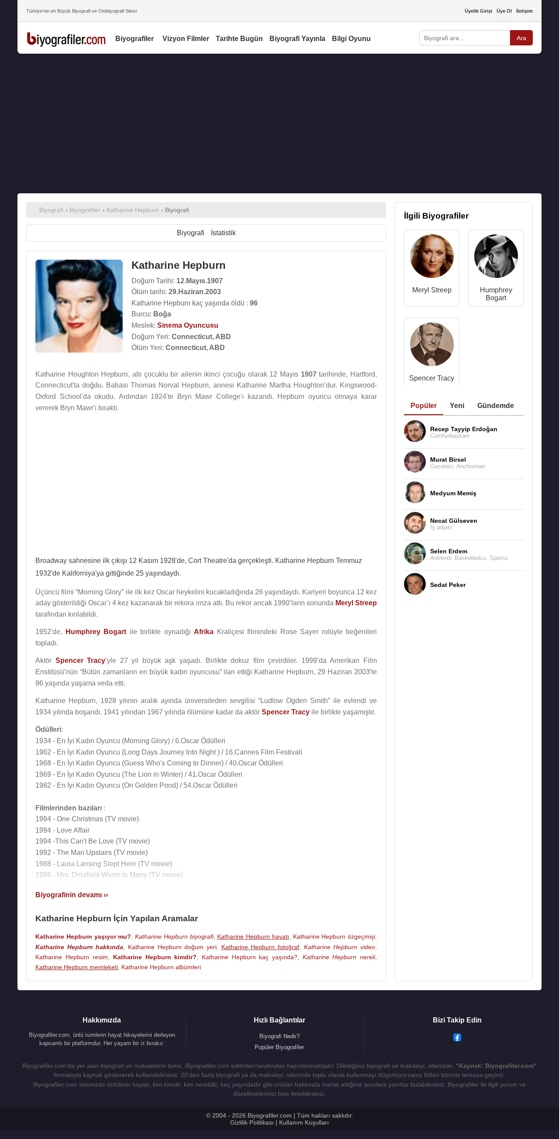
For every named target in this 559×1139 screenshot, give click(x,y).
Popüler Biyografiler (279, 1047)
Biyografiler (134, 38)
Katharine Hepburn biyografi (174, 936)
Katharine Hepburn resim (71, 957)
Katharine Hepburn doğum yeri (172, 946)
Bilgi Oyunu (351, 38)
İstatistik (223, 233)
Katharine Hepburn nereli (339, 957)
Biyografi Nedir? (279, 1036)
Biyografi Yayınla (297, 38)
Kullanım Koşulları (304, 1122)
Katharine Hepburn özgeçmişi (334, 936)
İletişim (524, 11)
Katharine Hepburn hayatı (253, 936)
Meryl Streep (432, 290)
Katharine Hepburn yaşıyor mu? (83, 936)
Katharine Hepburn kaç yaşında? (249, 957)
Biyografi (190, 233)
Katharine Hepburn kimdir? (155, 957)
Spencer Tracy (431, 378)
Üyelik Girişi (478, 11)
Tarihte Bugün (239, 38)
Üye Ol (504, 11)
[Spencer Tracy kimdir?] (432, 346)
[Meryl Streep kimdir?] (432, 258)
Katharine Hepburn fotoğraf (260, 946)
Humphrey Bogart (496, 294)
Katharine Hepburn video (339, 946)
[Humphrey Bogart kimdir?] (496, 258)
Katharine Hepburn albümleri (161, 967)
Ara (521, 37)
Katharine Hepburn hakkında (79, 946)
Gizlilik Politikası (252, 1122)
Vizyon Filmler (185, 38)
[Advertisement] (279, 123)
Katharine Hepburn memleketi (76, 967)
